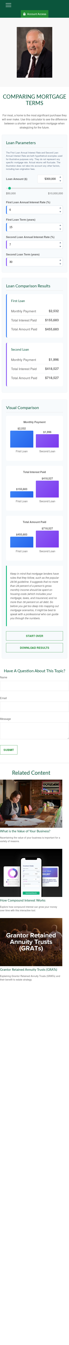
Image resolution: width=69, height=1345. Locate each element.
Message (5, 719)
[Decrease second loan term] (60, 264)
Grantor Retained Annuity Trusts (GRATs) (28, 969)
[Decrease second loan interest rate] (60, 246)
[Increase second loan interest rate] (60, 242)
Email (3, 698)
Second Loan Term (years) (23, 254)
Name (3, 677)
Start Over (34, 636)
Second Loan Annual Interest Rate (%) (30, 237)
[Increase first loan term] (60, 225)
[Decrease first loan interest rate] (60, 212)
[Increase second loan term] (60, 260)
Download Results (34, 648)
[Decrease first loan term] (60, 229)
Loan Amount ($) (16, 179)
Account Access (36, 14)
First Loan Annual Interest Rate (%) (28, 202)
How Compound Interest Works (22, 900)
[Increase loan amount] (60, 177)
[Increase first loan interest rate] (60, 208)
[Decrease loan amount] (60, 181)
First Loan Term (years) (20, 219)
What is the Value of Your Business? (25, 831)
